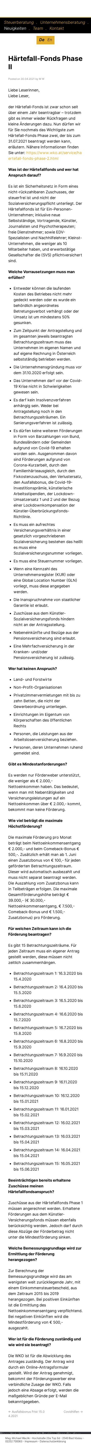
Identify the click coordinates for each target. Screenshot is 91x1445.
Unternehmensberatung (62, 22)
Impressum (31, 1441)
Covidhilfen (73, 1411)
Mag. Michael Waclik (30, 7)
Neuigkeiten (15, 28)
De (41, 39)
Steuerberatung (19, 22)
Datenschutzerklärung (53, 1441)
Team (38, 28)
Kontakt (57, 28)
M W (41, 78)
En (49, 39)
